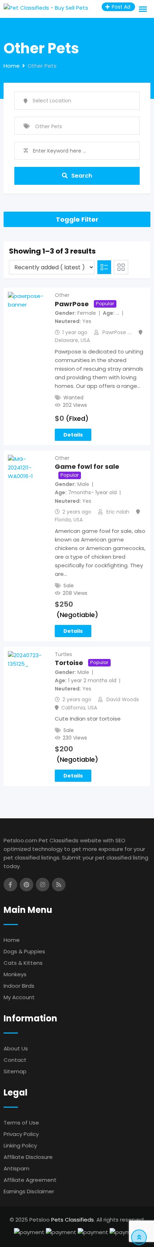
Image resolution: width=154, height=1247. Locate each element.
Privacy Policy (21, 1134)
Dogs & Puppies (24, 951)
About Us (16, 1048)
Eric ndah (117, 511)
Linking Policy (20, 1145)
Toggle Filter (77, 219)
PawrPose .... (117, 332)
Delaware (66, 340)
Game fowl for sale (87, 466)
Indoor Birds (19, 986)
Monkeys (15, 974)
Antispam (16, 1168)
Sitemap (15, 1071)
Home (12, 940)
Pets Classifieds (72, 1219)
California (73, 707)
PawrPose (72, 303)
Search (81, 176)
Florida (63, 519)
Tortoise (69, 662)
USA (85, 340)
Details (73, 434)
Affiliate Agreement (30, 1180)
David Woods (122, 699)
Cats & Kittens (23, 963)
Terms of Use (21, 1122)
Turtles (63, 654)
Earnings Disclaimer (29, 1191)
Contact (15, 1060)
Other (62, 295)
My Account (19, 997)
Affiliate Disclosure (28, 1157)
